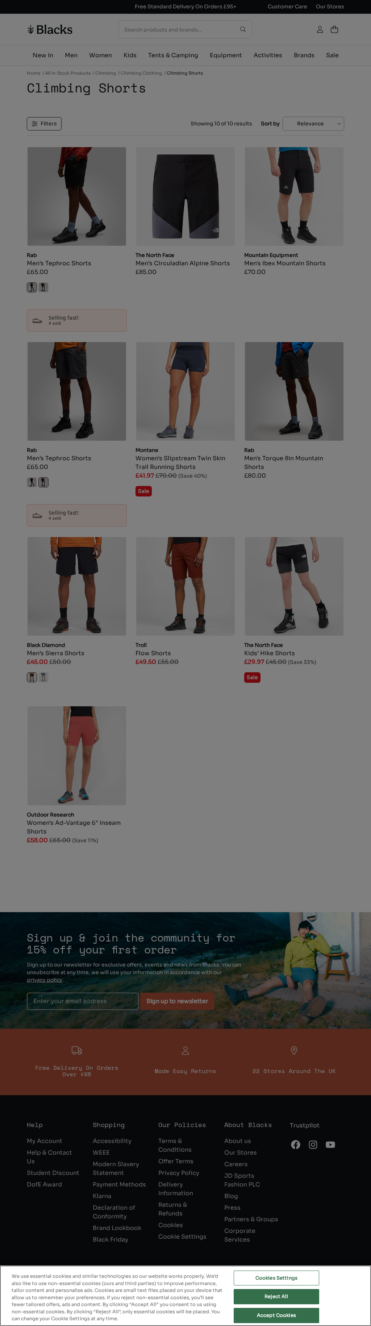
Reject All (276, 1296)
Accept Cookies (276, 1315)
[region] (185, 1295)
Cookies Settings (276, 1278)
